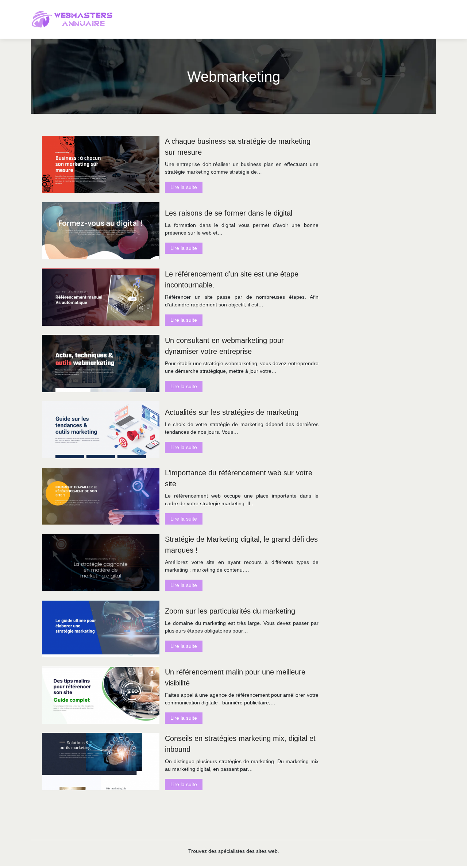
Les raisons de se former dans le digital (228, 213)
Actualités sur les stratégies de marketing (231, 412)
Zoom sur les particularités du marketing (230, 611)
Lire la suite (183, 187)
